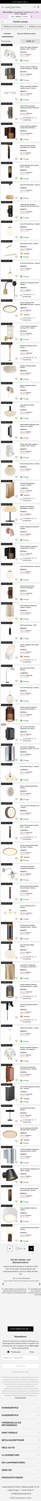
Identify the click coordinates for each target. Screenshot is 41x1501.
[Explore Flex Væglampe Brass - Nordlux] (20, 290)
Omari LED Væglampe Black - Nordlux (29, 1005)
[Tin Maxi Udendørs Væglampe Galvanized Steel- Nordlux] (20, 1156)
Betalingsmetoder (13, 1440)
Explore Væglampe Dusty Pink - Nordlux (30, 527)
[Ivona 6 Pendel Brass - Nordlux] (20, 773)
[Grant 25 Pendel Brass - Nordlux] (20, 573)
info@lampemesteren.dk (21, 1493)
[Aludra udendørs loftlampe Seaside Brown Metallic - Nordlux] (20, 714)
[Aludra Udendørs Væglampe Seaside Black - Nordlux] (20, 553)
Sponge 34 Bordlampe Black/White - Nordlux (27, 507)
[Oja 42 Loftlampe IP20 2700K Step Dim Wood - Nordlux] (20, 1135)
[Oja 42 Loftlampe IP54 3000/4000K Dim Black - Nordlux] (20, 311)
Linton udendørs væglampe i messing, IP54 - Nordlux (29, 327)
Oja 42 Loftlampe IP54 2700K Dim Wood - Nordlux (29, 846)
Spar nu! (23, 14)
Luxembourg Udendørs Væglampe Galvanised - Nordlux (27, 867)
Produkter (7, 34)
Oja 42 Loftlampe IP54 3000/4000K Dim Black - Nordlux (30, 303)
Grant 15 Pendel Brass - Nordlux (30, 263)
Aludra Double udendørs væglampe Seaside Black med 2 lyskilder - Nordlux (30, 205)
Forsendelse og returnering (11, 1424)
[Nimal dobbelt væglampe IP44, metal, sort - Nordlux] (20, 431)
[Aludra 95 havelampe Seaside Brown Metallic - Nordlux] (20, 893)
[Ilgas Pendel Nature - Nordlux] (20, 250)
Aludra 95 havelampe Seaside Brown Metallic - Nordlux (29, 887)
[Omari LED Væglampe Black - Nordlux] (20, 1013)
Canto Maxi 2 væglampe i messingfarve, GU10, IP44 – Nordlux (28, 966)
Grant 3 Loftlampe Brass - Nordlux (28, 906)
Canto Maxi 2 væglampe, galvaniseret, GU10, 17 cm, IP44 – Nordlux (29, 748)
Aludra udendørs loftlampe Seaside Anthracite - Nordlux (29, 985)
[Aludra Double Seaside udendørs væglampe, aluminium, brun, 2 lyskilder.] (20, 593)
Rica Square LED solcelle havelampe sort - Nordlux (28, 146)
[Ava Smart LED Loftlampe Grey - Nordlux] (20, 812)
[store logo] (14, 7)
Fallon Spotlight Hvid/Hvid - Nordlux (28, 1209)
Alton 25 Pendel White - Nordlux (27, 945)
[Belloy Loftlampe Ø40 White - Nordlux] (20, 793)
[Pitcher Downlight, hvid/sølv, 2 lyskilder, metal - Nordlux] (20, 54)
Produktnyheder (12, 1477)
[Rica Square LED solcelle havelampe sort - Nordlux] (20, 152)
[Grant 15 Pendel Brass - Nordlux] (20, 270)
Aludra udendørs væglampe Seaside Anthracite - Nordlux (29, 67)
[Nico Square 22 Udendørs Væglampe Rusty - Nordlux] (20, 1074)
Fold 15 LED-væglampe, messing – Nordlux (27, 484)
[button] (16, 60)
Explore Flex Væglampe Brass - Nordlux (30, 283)
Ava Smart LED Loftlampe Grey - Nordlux (29, 806)
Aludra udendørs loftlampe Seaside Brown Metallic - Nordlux (28, 708)
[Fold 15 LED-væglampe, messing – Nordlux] (20, 492)
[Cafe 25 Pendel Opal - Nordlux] (20, 694)
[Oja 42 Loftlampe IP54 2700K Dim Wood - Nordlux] (20, 853)
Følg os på (8, 1447)
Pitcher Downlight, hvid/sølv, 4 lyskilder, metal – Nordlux (29, 87)
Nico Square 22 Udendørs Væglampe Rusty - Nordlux (28, 1068)
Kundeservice (10, 1407)
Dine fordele (9, 1432)
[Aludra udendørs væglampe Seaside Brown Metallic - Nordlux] (20, 133)
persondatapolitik (20, 1397)
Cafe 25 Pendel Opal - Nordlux (29, 687)
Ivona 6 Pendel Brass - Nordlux (29, 766)
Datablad (26, 253)
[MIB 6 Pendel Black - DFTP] (20, 632)
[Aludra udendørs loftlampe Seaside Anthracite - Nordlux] (20, 991)
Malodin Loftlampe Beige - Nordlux (28, 366)
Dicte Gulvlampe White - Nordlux (27, 669)
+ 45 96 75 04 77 (27, 1490)
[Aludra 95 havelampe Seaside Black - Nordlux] (20, 832)
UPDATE (19, 16)
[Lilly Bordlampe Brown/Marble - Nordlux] (20, 1234)
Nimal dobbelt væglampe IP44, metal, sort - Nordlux (29, 425)
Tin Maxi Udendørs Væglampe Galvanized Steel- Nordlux (29, 1150)
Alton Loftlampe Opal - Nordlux (30, 463)
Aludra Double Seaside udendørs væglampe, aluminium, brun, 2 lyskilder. (28, 587)
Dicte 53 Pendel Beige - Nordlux (30, 185)
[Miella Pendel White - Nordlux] (20, 1035)
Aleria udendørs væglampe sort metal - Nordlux (30, 1169)
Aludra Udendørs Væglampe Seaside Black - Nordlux (29, 547)
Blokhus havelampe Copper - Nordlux (29, 346)
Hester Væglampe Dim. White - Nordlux (29, 645)
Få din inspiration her (19, 1329)
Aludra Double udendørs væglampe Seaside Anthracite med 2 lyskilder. (29, 107)
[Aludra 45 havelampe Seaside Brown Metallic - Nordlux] (20, 1195)
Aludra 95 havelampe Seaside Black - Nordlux (29, 826)
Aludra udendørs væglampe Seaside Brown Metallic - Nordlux (28, 127)
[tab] (20, 1407)
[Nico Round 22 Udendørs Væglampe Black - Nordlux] (20, 932)
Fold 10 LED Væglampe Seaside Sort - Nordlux (30, 1087)
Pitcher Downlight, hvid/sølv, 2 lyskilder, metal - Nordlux (29, 48)
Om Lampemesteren (13, 1462)
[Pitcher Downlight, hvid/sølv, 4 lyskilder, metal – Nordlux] (20, 93)
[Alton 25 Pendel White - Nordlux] (20, 952)
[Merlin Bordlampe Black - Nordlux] (20, 1115)
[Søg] (34, 7)
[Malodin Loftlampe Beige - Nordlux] (20, 373)
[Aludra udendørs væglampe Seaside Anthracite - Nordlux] (20, 73)
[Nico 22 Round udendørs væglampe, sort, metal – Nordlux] (20, 734)
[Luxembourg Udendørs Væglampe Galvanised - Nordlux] (20, 873)
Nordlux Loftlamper (13, 26)
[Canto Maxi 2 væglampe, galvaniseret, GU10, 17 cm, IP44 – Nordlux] (20, 754)
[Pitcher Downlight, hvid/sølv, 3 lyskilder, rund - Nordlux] (20, 1054)
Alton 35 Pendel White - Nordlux (27, 406)
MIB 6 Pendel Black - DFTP (28, 625)
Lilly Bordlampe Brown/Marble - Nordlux (30, 1228)
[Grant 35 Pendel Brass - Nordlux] (20, 231)
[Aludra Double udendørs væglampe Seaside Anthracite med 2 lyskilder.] (20, 113)
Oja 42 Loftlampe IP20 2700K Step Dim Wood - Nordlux (29, 1129)
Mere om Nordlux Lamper (26, 34)
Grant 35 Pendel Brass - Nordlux (30, 224)
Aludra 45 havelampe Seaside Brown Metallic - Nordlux (29, 1189)
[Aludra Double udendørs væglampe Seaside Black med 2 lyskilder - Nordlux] (20, 211)
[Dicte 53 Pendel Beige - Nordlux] (20, 191)
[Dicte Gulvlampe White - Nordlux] (20, 675)
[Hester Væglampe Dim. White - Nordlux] (20, 653)
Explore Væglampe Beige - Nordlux (28, 386)
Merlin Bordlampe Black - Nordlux (28, 1109)
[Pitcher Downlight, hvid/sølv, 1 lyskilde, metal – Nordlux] (20, 451)
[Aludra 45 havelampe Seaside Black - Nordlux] (20, 172)
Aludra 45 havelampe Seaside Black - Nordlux (29, 166)
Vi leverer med (10, 1455)
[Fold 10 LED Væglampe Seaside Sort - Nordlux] (20, 1094)
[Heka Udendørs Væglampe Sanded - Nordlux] (20, 612)
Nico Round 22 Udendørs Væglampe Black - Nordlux (28, 926)
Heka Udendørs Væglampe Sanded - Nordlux (28, 606)
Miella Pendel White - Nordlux (29, 1028)
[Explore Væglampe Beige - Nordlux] (20, 392)
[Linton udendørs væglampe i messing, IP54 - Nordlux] (20, 333)
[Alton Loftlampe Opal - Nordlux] (20, 470)
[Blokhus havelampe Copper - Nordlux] (20, 353)
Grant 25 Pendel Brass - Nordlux (30, 566)
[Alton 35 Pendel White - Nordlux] (20, 412)
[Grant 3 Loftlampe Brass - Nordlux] (20, 912)
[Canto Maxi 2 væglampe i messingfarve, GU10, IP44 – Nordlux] (20, 972)
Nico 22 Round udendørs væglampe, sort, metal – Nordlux (27, 727)
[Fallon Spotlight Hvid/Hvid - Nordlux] (20, 1215)
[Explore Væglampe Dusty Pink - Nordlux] (20, 533)
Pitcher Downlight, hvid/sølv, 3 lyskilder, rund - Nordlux (29, 1048)
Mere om (7, 1470)
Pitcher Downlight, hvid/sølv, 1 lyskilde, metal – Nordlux (29, 445)
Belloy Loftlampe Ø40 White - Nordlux (29, 787)
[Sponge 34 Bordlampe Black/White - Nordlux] (20, 513)
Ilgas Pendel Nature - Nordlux (29, 243)
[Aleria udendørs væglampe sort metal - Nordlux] (20, 1176)
